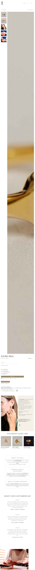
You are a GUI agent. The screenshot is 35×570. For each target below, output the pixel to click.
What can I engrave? (5, 383)
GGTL (19, 415)
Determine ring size (4, 365)
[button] (28, 3)
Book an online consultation (8, 390)
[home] (2, 3)
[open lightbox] (20, 183)
